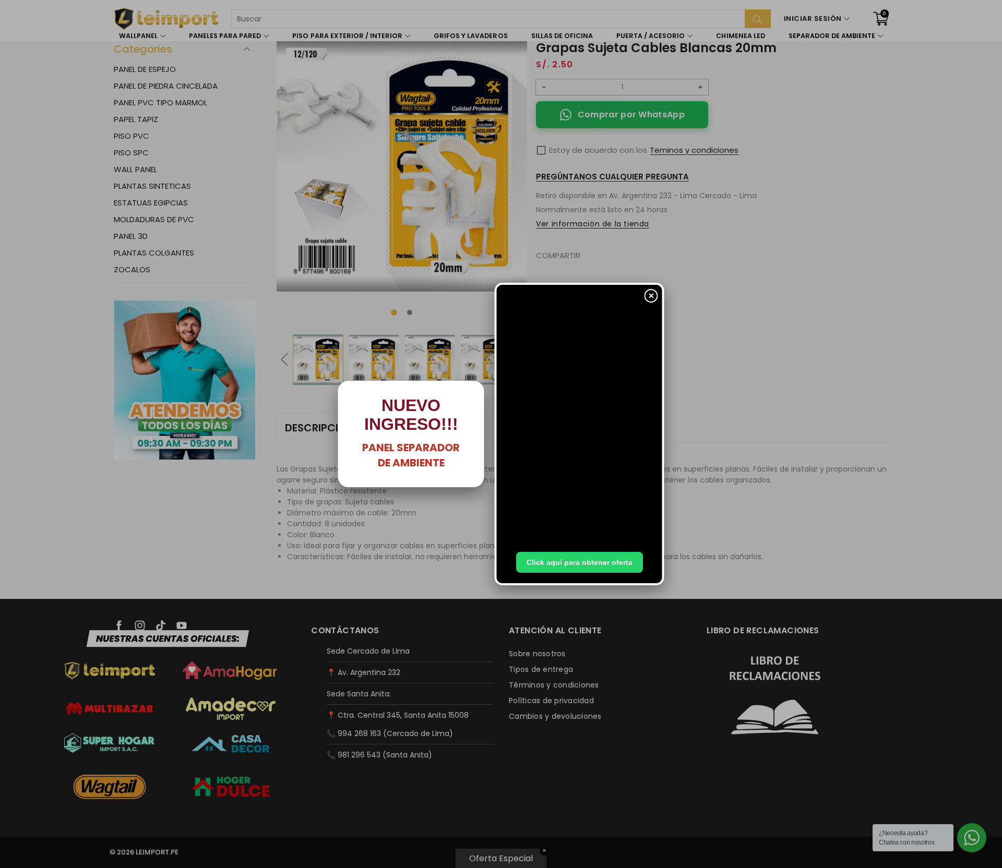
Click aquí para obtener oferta (580, 562)
